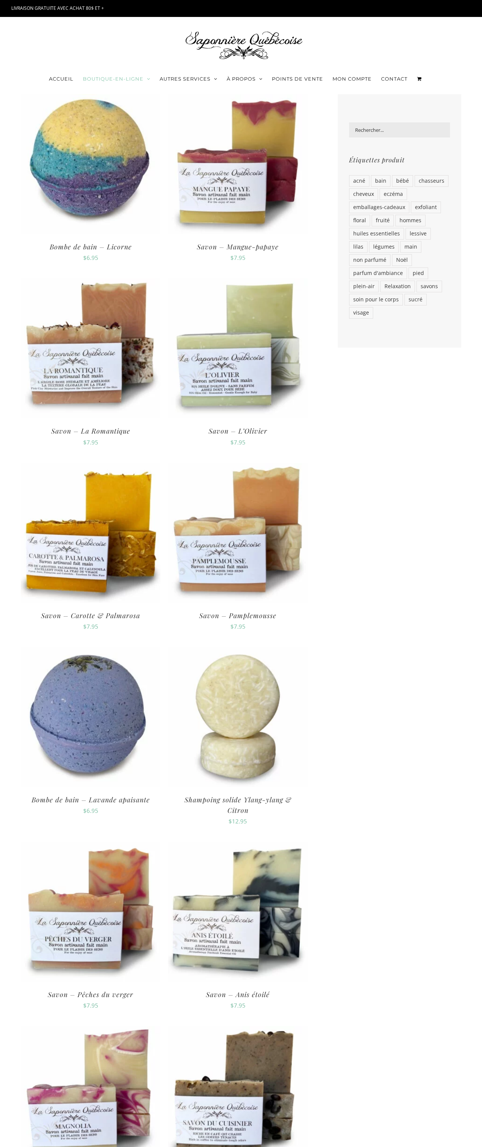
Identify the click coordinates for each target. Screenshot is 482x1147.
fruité (383, 220)
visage (361, 312)
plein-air (364, 286)
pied (418, 273)
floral (359, 220)
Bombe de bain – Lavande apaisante (91, 799)
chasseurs (431, 180)
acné (359, 180)
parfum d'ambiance (378, 273)
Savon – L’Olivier (238, 430)
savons (429, 286)
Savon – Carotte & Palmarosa (90, 615)
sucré (416, 299)
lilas (358, 246)
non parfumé (369, 260)
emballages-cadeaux (379, 207)
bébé (402, 180)
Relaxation (397, 286)
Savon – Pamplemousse (237, 615)
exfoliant (426, 207)
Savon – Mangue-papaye (238, 246)
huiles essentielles (376, 233)
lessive (418, 233)
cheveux (363, 194)
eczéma (393, 194)
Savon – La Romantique (90, 430)
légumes (384, 246)
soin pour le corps (376, 299)
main (410, 246)
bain (380, 180)
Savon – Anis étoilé (238, 994)
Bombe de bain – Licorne (91, 246)
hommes (410, 220)
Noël (402, 260)
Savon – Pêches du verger (90, 994)
